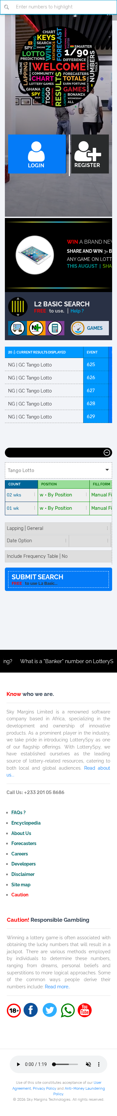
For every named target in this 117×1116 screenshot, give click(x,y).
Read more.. (57, 986)
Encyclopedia (26, 823)
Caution (19, 894)
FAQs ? (18, 812)
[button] (58, 470)
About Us (21, 833)
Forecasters (23, 843)
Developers (23, 863)
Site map (21, 884)
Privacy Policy (44, 1088)
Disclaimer (22, 874)
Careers (19, 853)
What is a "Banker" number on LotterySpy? (59, 661)
